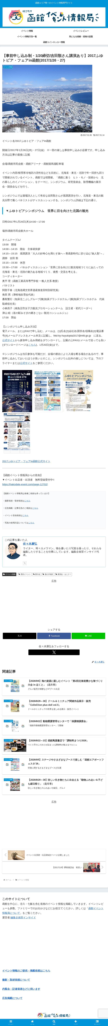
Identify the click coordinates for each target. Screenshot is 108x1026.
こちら (32, 344)
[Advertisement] (54, 603)
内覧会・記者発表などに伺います (21, 989)
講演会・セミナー (64, 574)
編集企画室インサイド (23, 917)
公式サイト (8, 340)
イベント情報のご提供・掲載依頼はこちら (26, 970)
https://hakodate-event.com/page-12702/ (25, 484)
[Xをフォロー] (25, 563)
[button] (99, 618)
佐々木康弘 (30, 543)
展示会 (37, 574)
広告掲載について (12, 998)
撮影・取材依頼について (16, 979)
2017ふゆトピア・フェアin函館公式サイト (26, 461)
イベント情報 (10, 574)
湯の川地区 (49, 574)
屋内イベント (26, 574)
